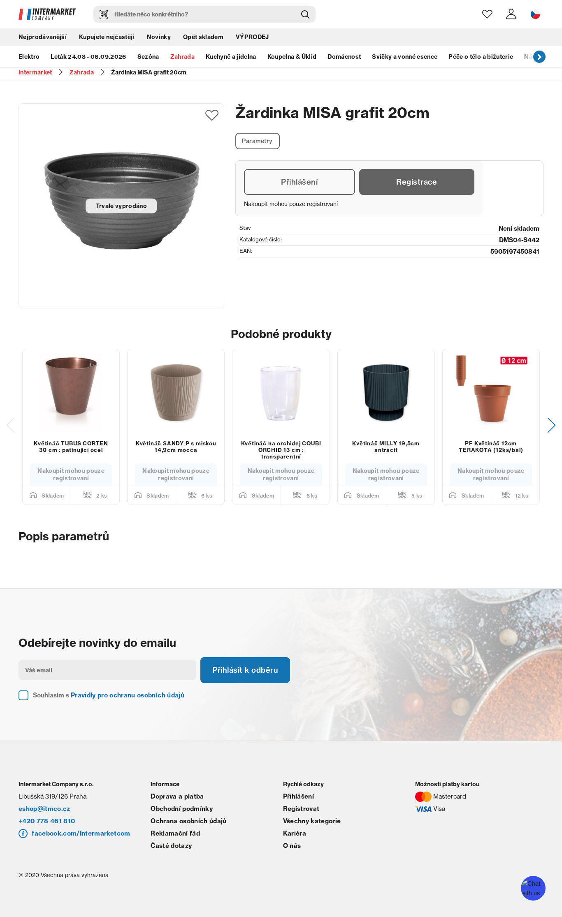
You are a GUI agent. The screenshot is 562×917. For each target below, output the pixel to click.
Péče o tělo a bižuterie (480, 56)
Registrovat (301, 809)
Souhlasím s (108, 695)
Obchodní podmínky (182, 809)
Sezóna (148, 56)
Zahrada (182, 56)
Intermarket (35, 72)
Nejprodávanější (43, 37)
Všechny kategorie (312, 821)
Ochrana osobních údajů (188, 821)
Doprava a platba (177, 796)
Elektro (29, 56)
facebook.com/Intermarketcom (81, 833)
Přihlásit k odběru (245, 670)
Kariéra (294, 833)
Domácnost (344, 56)
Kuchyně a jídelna (231, 56)
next (539, 56)
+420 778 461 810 (47, 821)
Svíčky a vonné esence (404, 56)
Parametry (257, 141)
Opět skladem (203, 37)
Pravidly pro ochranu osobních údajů (127, 695)
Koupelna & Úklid (291, 56)
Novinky (159, 37)
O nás (292, 846)
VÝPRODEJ (252, 37)
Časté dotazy (171, 846)
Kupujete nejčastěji (106, 37)
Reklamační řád (175, 833)
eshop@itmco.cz (44, 809)
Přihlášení (299, 182)
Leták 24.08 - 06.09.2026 (88, 56)
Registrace (416, 182)
